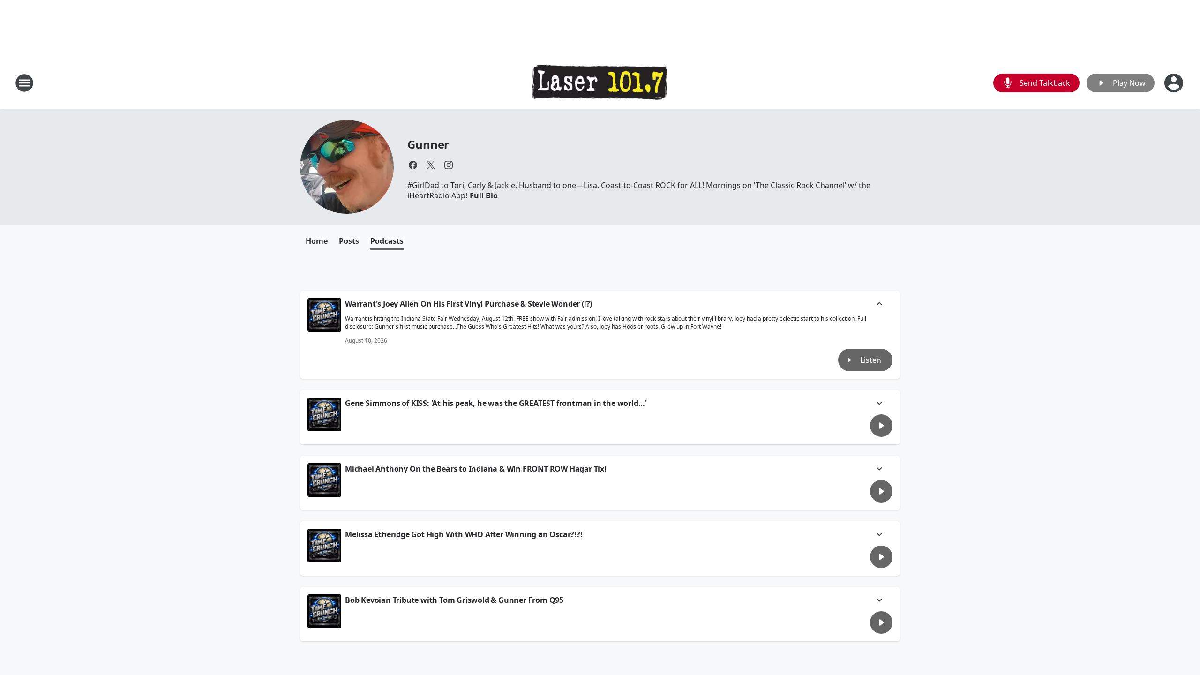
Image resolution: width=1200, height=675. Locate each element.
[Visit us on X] (430, 165)
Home (317, 241)
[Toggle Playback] (324, 315)
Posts (349, 241)
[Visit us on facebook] (413, 165)
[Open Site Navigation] (24, 83)
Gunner (428, 144)
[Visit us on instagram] (448, 165)
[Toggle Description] (879, 304)
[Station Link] (600, 83)
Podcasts (387, 241)
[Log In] (1174, 83)
